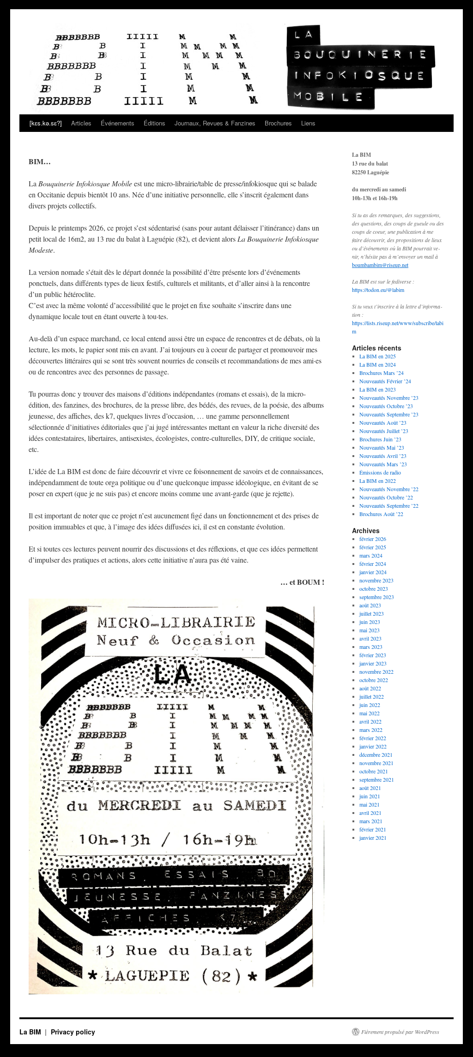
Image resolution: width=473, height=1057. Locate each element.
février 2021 (372, 829)
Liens (308, 123)
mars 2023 (370, 646)
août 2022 (370, 688)
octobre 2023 (373, 588)
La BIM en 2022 (377, 480)
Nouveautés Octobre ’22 (386, 497)
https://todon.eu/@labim (378, 289)
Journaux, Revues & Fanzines (215, 123)
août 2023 (370, 605)
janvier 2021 (373, 837)
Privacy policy (73, 1031)
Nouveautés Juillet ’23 (383, 430)
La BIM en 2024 (377, 364)
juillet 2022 (371, 696)
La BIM (31, 1031)
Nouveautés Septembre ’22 (388, 505)
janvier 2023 (373, 663)
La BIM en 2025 (377, 356)
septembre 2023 (376, 596)
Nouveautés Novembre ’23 (388, 397)
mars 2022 (370, 729)
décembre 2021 (376, 754)
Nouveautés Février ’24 (385, 381)
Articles (81, 123)
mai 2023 (369, 630)
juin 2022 (369, 704)
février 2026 (372, 538)
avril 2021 (370, 812)
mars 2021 (370, 821)
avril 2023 (370, 638)
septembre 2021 (376, 779)
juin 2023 (369, 621)
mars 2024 (370, 555)
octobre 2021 (373, 771)
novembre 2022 (376, 671)
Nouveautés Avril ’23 (382, 455)
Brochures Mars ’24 (381, 372)
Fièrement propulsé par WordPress (400, 1031)
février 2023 (372, 655)
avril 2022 (370, 721)
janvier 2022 (373, 746)
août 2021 (370, 787)
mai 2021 (369, 804)
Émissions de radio (380, 472)
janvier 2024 (373, 572)
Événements (117, 123)
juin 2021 (369, 796)
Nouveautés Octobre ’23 (386, 406)
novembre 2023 (376, 580)
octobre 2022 (373, 679)
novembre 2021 (376, 762)
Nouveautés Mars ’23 (383, 464)
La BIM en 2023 (377, 389)
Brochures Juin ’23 (380, 439)
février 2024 (372, 563)
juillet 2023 (371, 613)
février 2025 (372, 547)
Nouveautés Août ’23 (382, 422)
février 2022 (372, 738)
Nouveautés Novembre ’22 (388, 489)
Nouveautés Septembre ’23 (388, 414)
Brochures (278, 123)
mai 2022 (369, 713)
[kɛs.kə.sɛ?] (46, 123)
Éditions (154, 123)
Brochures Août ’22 (381, 513)
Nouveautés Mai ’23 (381, 447)
